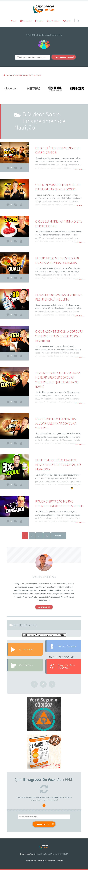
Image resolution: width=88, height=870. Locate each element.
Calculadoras (26, 665)
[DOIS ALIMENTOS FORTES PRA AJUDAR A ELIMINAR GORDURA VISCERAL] (14, 426)
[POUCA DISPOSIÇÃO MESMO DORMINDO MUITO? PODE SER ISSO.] (14, 507)
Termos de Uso (30, 861)
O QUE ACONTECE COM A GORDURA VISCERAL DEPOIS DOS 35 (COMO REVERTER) (59, 336)
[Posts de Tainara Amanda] (21, 167)
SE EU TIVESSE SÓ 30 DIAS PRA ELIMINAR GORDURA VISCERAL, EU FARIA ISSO (58, 464)
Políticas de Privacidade (46, 861)
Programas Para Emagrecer (66, 666)
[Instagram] (52, 684)
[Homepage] (44, 9)
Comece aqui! (26, 21)
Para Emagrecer (53, 21)
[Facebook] (34, 684)
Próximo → (59, 535)
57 (47, 535)
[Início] (44, 847)
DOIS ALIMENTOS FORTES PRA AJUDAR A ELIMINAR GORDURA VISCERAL (55, 423)
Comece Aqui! (26, 649)
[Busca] (76, 18)
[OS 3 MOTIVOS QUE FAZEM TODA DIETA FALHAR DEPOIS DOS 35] (14, 190)
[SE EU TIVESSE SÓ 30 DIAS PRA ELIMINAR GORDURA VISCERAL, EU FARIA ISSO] (14, 467)
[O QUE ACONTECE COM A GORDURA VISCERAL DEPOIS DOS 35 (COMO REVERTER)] (14, 339)
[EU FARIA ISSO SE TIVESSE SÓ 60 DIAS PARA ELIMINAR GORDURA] (14, 263)
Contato (68, 21)
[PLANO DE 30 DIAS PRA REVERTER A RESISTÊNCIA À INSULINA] (14, 300)
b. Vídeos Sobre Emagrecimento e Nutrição (16, 168)
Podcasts (39, 21)
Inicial (14, 21)
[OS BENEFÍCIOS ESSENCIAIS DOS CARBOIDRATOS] (14, 153)
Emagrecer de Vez (26, 854)
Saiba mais (42, 607)
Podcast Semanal (67, 646)
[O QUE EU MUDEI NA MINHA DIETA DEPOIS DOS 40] (14, 227)
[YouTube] (43, 684)
